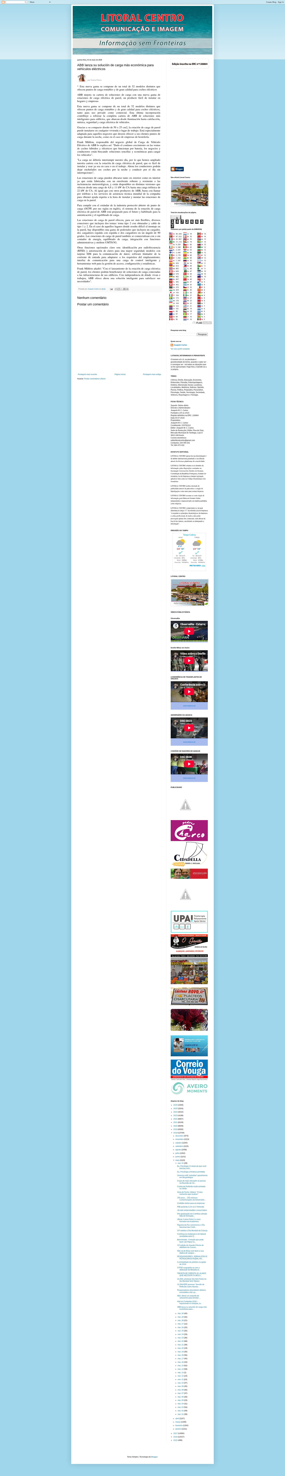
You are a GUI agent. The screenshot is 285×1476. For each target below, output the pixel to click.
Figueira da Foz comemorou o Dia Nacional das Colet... (191, 1226)
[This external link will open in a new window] (81, 78)
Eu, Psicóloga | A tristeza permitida (191, 1172)
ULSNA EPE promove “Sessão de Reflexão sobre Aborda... (190, 1285)
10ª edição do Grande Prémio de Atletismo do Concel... (190, 1246)
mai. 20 (181, 1348)
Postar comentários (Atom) (95, 379)
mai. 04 (181, 1404)
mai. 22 (181, 1341)
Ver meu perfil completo (180, 349)
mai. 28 (181, 1320)
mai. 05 (181, 1400)
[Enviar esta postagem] (111, 289)
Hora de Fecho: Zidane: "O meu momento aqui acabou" (190, 1193)
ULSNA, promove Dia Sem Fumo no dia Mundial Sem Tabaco (191, 1280)
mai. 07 (181, 1393)
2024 (175, 1112)
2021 (175, 1122)
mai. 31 (181, 1163)
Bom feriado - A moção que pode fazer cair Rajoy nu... (190, 1241)
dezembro (179, 1136)
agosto (178, 1150)
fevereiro (179, 1425)
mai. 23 (181, 1338)
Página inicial (120, 374)
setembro (179, 1146)
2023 (175, 1115)
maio (177, 1160)
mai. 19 (181, 1352)
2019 (175, 1129)
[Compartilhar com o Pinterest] (127, 289)
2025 (175, 1109)
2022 (175, 1119)
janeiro (178, 1429)
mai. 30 (181, 1313)
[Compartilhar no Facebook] (124, 289)
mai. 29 (181, 1317)
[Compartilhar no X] (121, 289)
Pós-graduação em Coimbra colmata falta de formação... (192, 1215)
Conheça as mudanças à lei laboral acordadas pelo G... (191, 1235)
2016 (175, 1437)
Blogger (154, 1457)
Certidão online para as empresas (191, 1203)
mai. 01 (181, 1414)
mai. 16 (181, 1362)
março (178, 1422)
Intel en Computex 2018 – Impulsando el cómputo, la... (189, 1302)
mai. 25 (181, 1331)
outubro (178, 1143)
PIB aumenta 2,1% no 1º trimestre (190, 1207)
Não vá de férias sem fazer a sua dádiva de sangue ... (190, 1252)
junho (177, 1157)
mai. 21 (181, 1345)
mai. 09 (181, 1386)
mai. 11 (181, 1379)
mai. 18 (181, 1355)
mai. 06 (181, 1397)
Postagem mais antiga (152, 374)
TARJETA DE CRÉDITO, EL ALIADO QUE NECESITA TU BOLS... (191, 1274)
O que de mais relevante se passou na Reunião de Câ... (191, 1182)
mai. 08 (181, 1390)
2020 (175, 1126)
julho (177, 1153)
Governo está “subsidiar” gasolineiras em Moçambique (192, 1176)
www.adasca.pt (189, 706)
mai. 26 (181, 1327)
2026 (175, 1105)
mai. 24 (181, 1334)
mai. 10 (181, 1383)
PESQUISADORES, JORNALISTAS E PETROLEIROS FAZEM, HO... (192, 1257)
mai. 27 (181, 1324)
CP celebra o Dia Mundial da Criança (192, 1231)
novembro (179, 1139)
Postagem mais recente (87, 374)
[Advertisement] (189, 117)
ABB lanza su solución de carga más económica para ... (192, 1308)
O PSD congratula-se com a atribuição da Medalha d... (188, 1269)
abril (177, 1419)
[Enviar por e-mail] (116, 289)
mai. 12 (181, 1376)
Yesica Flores (96, 80)
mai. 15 (181, 1366)
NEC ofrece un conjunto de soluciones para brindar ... (188, 1297)
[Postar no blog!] (118, 289)
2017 (175, 1433)
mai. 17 (181, 1359)
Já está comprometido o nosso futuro (192, 1210)
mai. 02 (181, 1411)
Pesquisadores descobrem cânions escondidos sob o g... (191, 1291)
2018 (175, 1133)
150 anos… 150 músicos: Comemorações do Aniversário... (191, 1199)
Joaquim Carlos (180, 345)
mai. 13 (181, 1372)
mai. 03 (181, 1407)
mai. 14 (181, 1369)
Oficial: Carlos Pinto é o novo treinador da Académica (189, 1220)
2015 (175, 1440)
